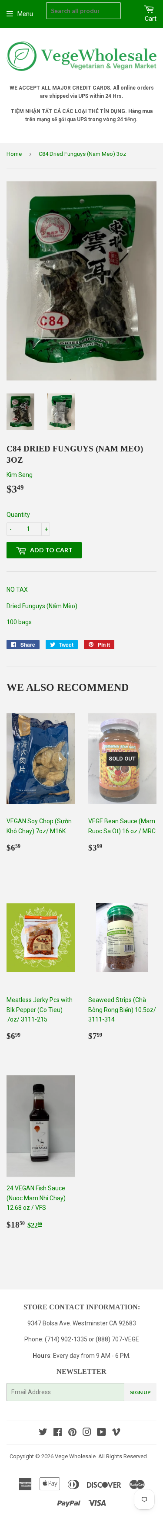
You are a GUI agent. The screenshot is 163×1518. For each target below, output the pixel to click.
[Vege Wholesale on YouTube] (101, 1433)
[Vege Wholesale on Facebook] (57, 1433)
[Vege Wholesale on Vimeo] (116, 1433)
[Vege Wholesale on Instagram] (87, 1433)
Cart (150, 18)
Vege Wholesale (75, 1456)
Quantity (18, 514)
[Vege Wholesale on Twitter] (43, 1433)
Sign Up (140, 1392)
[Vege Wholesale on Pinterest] (72, 1433)
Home (14, 154)
